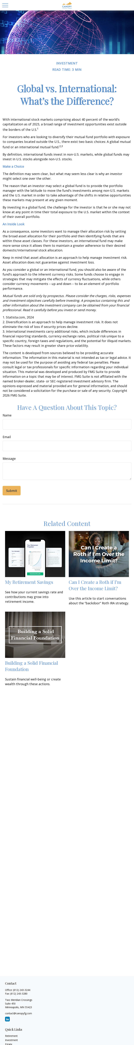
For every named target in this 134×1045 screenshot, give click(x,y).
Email (7, 437)
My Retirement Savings (29, 582)
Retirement (11, 1035)
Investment (11, 1040)
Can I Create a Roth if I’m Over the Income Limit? (95, 585)
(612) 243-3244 (21, 990)
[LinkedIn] (7, 1019)
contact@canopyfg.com (18, 1013)
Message (9, 458)
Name (7, 415)
